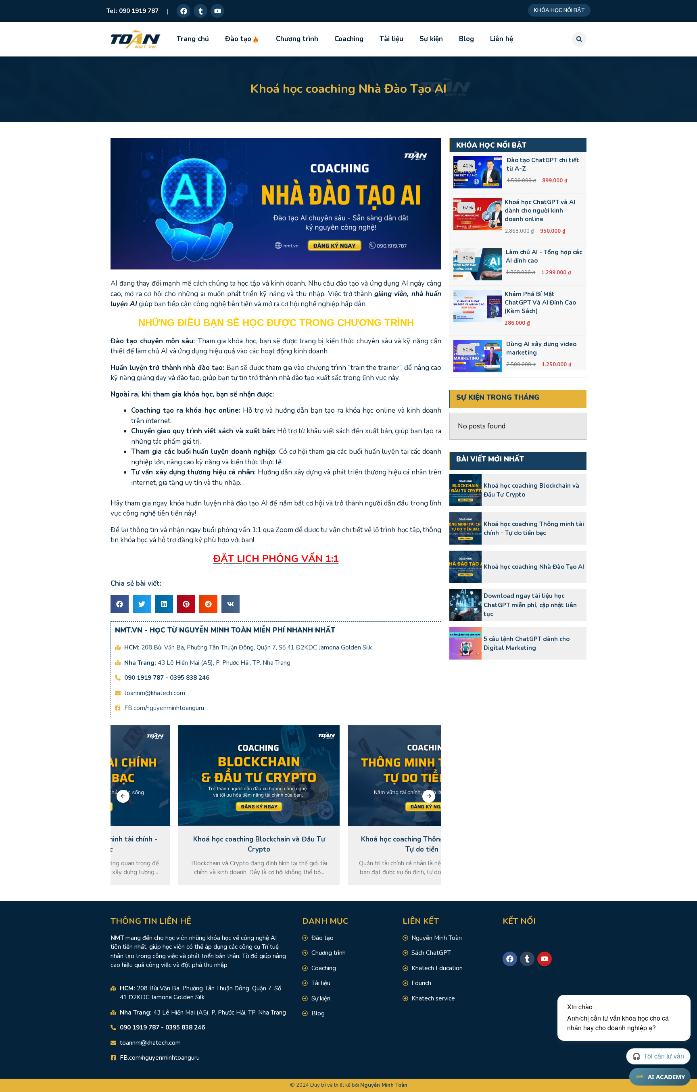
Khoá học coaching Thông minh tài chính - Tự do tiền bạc (534, 528)
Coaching (348, 39)
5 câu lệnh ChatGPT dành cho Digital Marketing (527, 643)
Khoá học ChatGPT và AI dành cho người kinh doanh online (540, 210)
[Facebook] (183, 11)
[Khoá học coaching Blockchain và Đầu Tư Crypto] (465, 490)
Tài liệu (391, 39)
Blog (466, 39)
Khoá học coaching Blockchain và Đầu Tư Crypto (531, 490)
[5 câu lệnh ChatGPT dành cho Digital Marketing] (465, 643)
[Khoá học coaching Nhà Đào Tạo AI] (465, 567)
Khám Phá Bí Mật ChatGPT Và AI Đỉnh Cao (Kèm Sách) (540, 302)
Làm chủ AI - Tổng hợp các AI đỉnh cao (544, 256)
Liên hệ (501, 39)
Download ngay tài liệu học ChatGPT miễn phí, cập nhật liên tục (530, 605)
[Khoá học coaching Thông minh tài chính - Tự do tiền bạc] (465, 528)
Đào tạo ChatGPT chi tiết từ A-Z (543, 164)
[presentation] (123, 796)
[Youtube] (217, 11)
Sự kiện (431, 39)
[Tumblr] (200, 11)
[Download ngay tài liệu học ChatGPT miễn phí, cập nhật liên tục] (465, 605)
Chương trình (297, 39)
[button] (579, 39)
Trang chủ (193, 39)
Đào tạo (238, 39)
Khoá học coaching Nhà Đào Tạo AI (534, 567)
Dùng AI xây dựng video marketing (541, 348)
